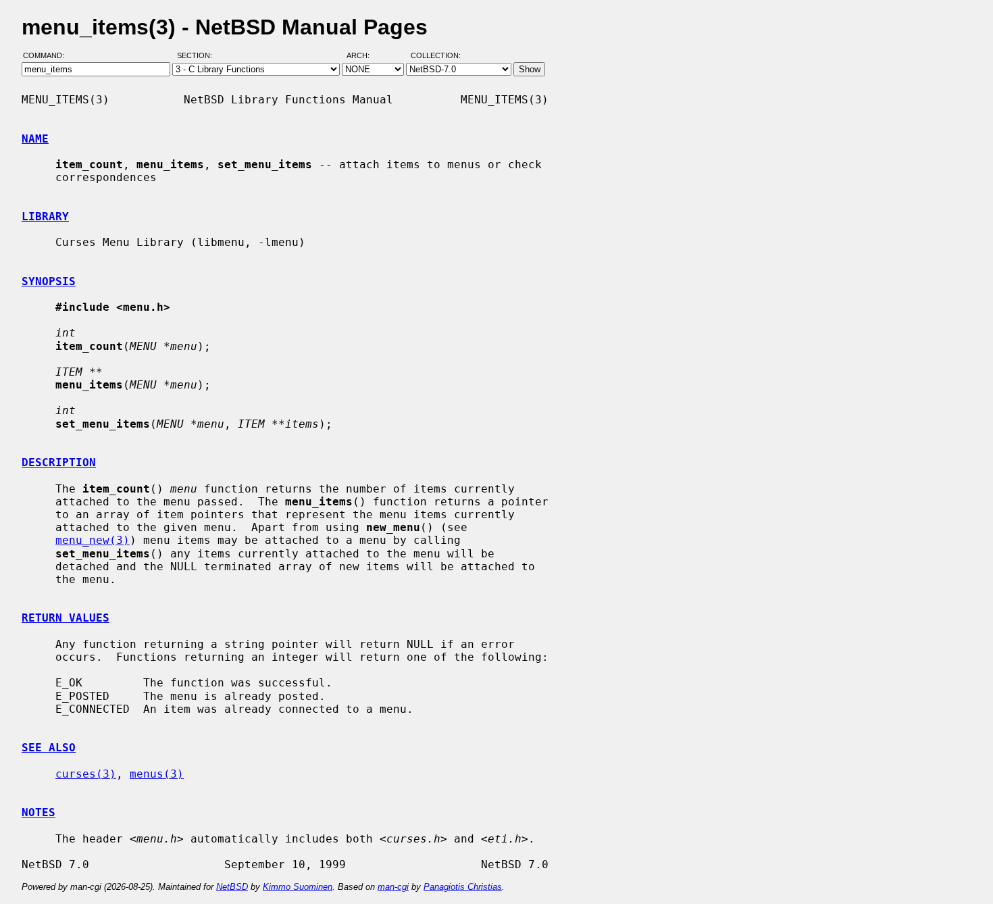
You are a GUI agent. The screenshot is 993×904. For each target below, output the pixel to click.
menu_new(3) (92, 540)
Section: (197, 56)
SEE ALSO (49, 747)
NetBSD (232, 887)
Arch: (364, 56)
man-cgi (393, 887)
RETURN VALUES (65, 617)
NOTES (38, 812)
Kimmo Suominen (297, 887)
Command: (47, 56)
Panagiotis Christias (463, 887)
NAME (35, 138)
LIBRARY (45, 216)
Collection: (436, 56)
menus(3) (157, 774)
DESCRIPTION (59, 462)
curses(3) (85, 774)
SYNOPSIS (49, 281)
